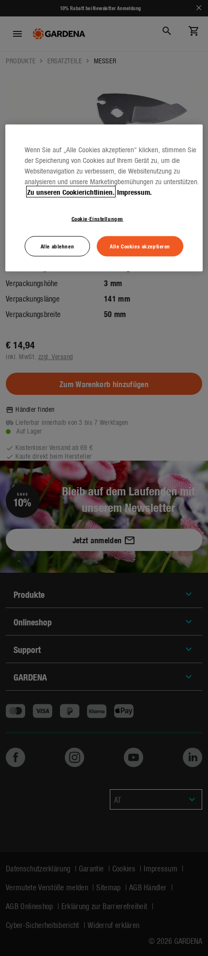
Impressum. (134, 191)
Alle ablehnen (57, 245)
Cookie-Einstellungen (97, 218)
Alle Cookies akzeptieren (140, 245)
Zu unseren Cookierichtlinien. (71, 191)
